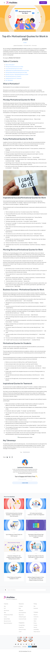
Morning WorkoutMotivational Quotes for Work (16, 72)
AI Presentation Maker (8, 614)
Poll (5, 608)
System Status (16, 646)
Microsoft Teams (22, 629)
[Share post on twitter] (10, 457)
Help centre (21, 614)
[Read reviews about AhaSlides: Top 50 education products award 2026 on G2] (25, 639)
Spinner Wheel (7, 618)
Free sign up (43, 2)
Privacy (35, 623)
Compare (21, 606)
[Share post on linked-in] (7, 457)
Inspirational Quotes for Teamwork (13, 78)
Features (6, 603)
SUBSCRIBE (25, 482)
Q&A (5, 612)
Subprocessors (37, 631)
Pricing (35, 603)
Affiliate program (22, 616)
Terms (35, 621)
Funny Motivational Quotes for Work (13, 68)
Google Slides (22, 625)
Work (25, 42)
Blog (20, 608)
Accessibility (36, 629)
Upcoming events (22, 612)
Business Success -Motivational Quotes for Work (16, 74)
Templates (21, 610)
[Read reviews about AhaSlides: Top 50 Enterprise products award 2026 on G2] (31, 639)
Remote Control (7, 621)
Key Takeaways (9, 80)
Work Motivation (26, 452)
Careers (35, 618)
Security (35, 627)
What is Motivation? (10, 64)
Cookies (35, 625)
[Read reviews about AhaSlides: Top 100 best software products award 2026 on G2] (19, 639)
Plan (34, 606)
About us (35, 614)
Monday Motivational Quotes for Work (14, 66)
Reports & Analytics (8, 623)
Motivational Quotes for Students (13, 76)
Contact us (36, 616)
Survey (5, 616)
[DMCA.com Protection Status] (32, 646)
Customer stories (22, 618)
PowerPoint (21, 627)
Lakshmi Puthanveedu (17, 45)
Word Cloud (6, 610)
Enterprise (36, 608)
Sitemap (24, 646)
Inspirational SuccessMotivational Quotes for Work (17, 70)
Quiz (5, 606)
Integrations (21, 622)
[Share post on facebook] (12, 457)
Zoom (20, 631)
